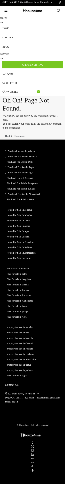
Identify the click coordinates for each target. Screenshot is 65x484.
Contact (7, 37)
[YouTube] (32, 463)
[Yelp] (32, 471)
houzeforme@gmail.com (48, 397)
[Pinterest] (32, 467)
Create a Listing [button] (32, 65)
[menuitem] (21, 74)
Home (5, 28)
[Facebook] (32, 442)
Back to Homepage (15, 136)
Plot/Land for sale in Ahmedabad (24, 194)
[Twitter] (32, 446)
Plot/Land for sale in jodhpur (21, 151)
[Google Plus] (32, 459)
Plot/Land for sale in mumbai (22, 156)
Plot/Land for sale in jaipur (21, 167)
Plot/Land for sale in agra (20, 172)
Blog (5, 47)
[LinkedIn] (32, 454)
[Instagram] (32, 450)
